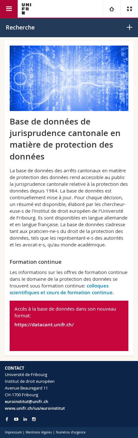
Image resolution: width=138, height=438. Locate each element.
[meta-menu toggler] (129, 9)
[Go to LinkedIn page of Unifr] (25, 419)
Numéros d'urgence (71, 432)
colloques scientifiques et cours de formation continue (61, 289)
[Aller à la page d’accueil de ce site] (26, 9)
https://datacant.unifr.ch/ (44, 324)
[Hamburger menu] (9, 9)
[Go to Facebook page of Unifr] (7, 419)
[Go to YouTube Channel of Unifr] (16, 419)
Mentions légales (39, 432)
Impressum (13, 432)
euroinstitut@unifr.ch (26, 401)
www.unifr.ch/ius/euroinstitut (35, 408)
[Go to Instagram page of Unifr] (34, 419)
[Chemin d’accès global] (111, 9)
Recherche (20, 27)
